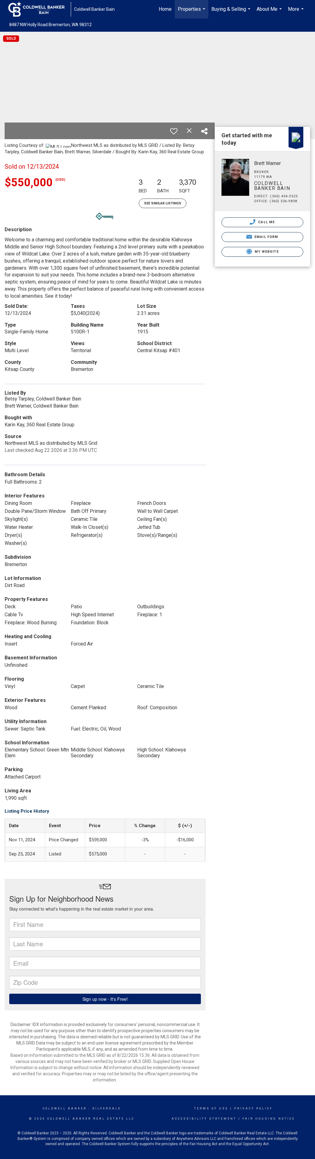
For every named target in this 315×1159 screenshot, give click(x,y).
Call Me (266, 222)
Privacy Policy (253, 1108)
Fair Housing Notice (268, 1118)
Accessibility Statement (204, 1118)
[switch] (173, 131)
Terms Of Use (211, 1108)
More (296, 12)
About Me (270, 12)
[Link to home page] (39, 9)
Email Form (265, 237)
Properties (192, 12)
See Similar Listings (162, 203)
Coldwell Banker (65, 1108)
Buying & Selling (231, 12)
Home (165, 9)
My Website (266, 252)
